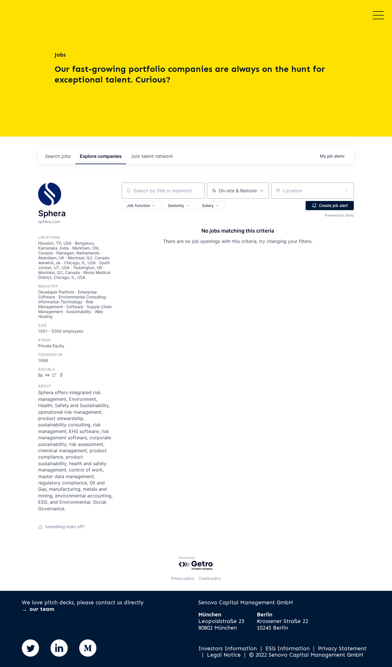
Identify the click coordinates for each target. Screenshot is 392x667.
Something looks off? (64, 526)
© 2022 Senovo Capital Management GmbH (306, 655)
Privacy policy (182, 578)
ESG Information (287, 648)
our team (42, 609)
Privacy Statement (342, 648)
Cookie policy (210, 578)
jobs (58, 156)
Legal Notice (224, 655)
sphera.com (49, 221)
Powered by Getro (339, 215)
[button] (141, 205)
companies (101, 156)
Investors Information (227, 648)
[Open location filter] (346, 190)
